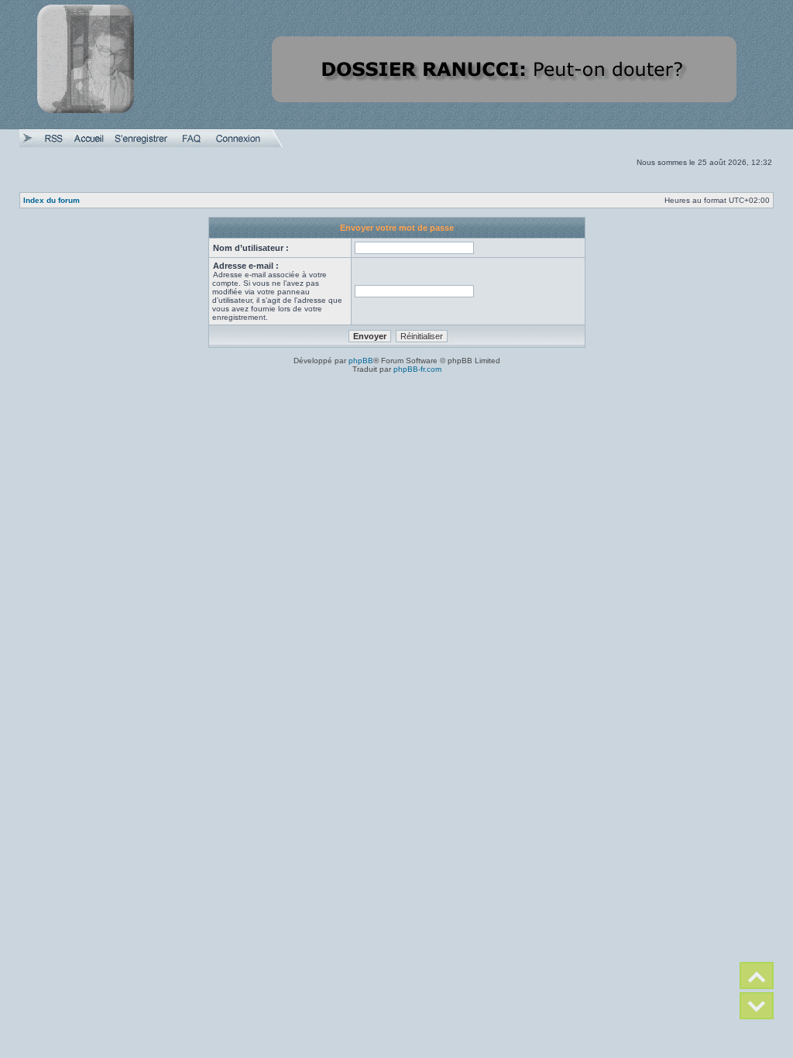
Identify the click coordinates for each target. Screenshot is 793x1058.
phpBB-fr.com (417, 369)
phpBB (360, 360)
